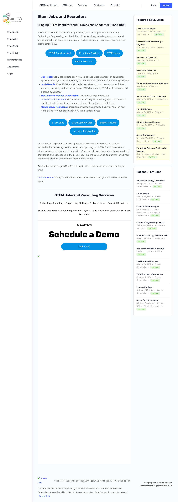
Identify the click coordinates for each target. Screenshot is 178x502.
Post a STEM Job (84, 61)
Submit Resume (108, 122)
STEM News (113, 53)
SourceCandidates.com (53, 99)
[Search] (137, 5)
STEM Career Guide (82, 122)
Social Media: (48, 84)
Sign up (166, 5)
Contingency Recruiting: (54, 107)
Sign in (153, 5)
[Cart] (145, 5)
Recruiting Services (89, 53)
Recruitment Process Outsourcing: (60, 95)
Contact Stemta (46, 177)
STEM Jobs (58, 122)
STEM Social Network (60, 53)
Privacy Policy (45, 496)
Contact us (84, 246)
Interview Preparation (84, 131)
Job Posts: (47, 76)
